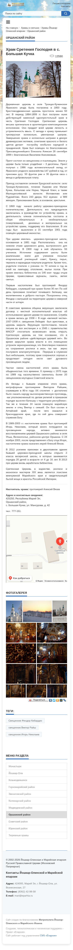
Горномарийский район (22, 787)
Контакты (65, 6)
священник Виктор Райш (22, 727)
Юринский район (18, 828)
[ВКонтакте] (50, 699)
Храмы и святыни (30, 28)
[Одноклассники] (57, 699)
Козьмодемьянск (18, 780)
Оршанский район (36, 31)
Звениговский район (20, 794)
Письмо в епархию (61, 4)
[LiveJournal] (65, 699)
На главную (12, 28)
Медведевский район (20, 807)
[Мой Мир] (61, 699)
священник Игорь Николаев (23, 734)
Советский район (18, 821)
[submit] (65, 13)
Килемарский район (20, 800)
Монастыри (15, 766)
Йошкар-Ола (16, 773)
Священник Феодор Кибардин (25, 720)
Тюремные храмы (19, 835)
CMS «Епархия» (48, 935)
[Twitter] (54, 699)
